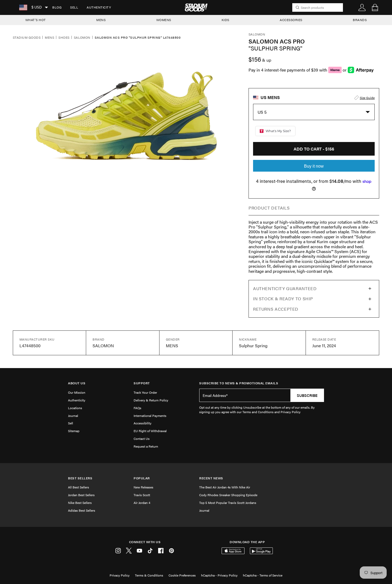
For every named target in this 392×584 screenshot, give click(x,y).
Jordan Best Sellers (81, 494)
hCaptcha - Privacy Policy (219, 575)
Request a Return (146, 446)
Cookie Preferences (182, 575)
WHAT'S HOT (35, 19)
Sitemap (73, 430)
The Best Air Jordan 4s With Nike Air (224, 487)
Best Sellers (80, 478)
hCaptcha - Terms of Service (262, 575)
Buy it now (314, 166)
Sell (74, 7)
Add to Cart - (314, 149)
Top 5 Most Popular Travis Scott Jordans (227, 502)
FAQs (137, 407)
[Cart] (375, 7)
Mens (49, 38)
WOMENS (163, 19)
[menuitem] (57, 7)
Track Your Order (145, 392)
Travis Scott (142, 494)
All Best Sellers (78, 487)
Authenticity (99, 7)
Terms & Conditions (149, 575)
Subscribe (307, 395)
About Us (76, 383)
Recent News (211, 478)
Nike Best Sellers (80, 502)
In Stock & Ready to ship (283, 298)
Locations (75, 407)
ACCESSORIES (291, 19)
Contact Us (142, 438)
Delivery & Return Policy (151, 400)
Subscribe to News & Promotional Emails (238, 383)
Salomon (82, 38)
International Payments (150, 415)
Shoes (63, 38)
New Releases (143, 487)
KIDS (225, 19)
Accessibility (142, 423)
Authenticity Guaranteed (285, 288)
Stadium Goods (27, 38)
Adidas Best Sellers (81, 510)
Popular (142, 478)
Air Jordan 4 (142, 502)
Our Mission (76, 392)
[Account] (362, 7)
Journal (73, 415)
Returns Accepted (275, 309)
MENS (101, 19)
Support (142, 383)
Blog (57, 7)
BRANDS (360, 19)
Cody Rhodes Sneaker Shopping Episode (228, 494)
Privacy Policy (120, 575)
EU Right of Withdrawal (150, 430)
